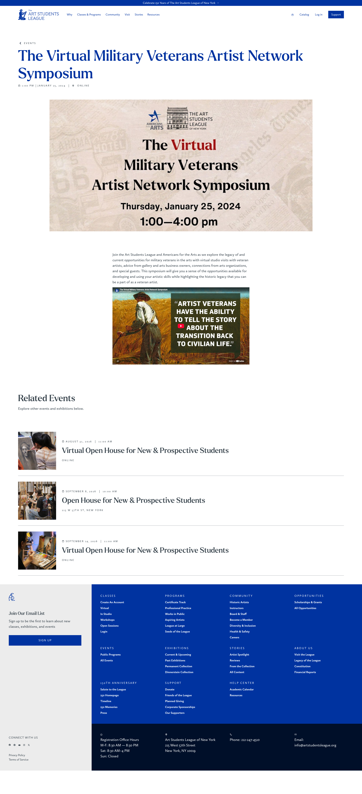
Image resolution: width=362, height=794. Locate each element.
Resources (153, 14)
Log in (318, 14)
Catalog (304, 14)
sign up (45, 640)
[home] (38, 14)
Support (336, 14)
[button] (70, 14)
